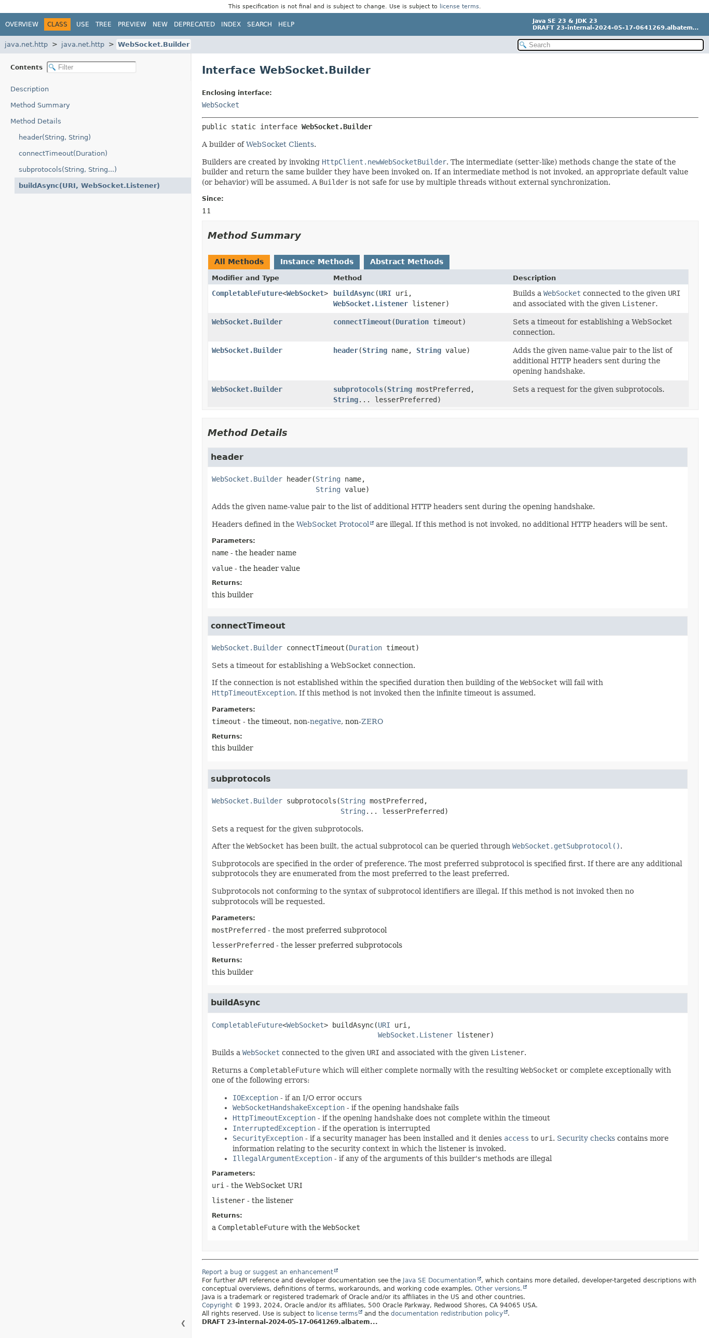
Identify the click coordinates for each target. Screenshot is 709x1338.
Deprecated (194, 24)
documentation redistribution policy (447, 1313)
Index (231, 24)
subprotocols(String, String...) (68, 169)
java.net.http (26, 44)
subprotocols (358, 389)
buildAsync (354, 293)
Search (259, 24)
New (160, 24)
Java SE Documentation (439, 1280)
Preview (132, 24)
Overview (21, 24)
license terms (459, 6)
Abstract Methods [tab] (406, 261)
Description (29, 89)
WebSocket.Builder (153, 44)
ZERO (372, 721)
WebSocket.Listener (370, 303)
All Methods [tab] (239, 261)
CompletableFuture (247, 293)
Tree (104, 24)
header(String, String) (55, 137)
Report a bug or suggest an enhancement (267, 1272)
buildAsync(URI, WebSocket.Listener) (89, 185)
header (345, 350)
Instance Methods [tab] (316, 261)
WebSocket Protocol (332, 524)
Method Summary (40, 105)
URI (385, 293)
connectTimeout (362, 322)
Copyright (217, 1305)
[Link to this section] (308, 235)
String (374, 350)
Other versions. (498, 1288)
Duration (412, 322)
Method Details (35, 121)
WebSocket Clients (280, 144)
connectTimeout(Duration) (63, 153)
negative (325, 721)
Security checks (586, 1138)
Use (82, 24)
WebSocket (220, 105)
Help (286, 24)
